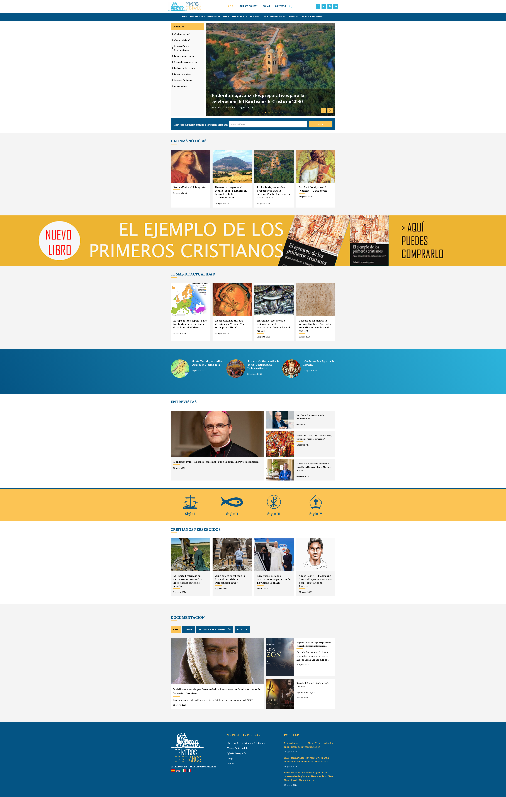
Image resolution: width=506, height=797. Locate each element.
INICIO (230, 6)
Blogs (230, 758)
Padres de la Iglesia (184, 67)
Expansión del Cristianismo (182, 47)
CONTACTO (280, 6)
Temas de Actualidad (238, 748)
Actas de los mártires (185, 61)
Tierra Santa (239, 16)
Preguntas (213, 16)
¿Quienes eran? (182, 33)
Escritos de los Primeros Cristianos (246, 742)
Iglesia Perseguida (312, 16)
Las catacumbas (182, 73)
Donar (230, 763)
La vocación (180, 86)
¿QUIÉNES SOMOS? (247, 6)
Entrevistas (197, 16)
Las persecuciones (184, 55)
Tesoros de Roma (183, 80)
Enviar (321, 124)
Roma (226, 16)
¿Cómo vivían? (182, 39)
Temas (184, 16)
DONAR (266, 6)
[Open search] (291, 6)
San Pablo (255, 16)
